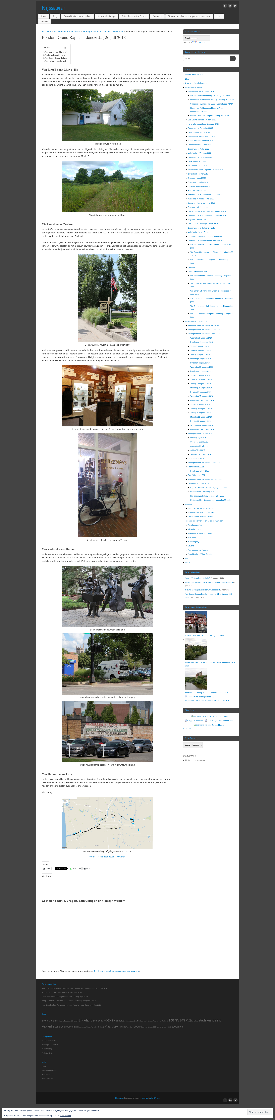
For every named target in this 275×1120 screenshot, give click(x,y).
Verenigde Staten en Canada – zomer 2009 (205, 479)
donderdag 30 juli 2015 (199, 446)
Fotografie (157, 16)
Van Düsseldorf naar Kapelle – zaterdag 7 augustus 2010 (73, 1001)
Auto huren (192, 538)
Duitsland (60, 1021)
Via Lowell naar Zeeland (55, 55)
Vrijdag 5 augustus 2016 (199, 346)
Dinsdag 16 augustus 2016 (200, 392)
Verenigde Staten (85, 1027)
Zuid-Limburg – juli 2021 (197, 161)
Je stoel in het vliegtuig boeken (200, 533)
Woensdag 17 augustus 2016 (201, 396)
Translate (201, 42)
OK (232, 58)
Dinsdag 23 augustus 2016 (200, 421)
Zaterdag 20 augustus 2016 (201, 409)
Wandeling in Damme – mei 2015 (201, 199)
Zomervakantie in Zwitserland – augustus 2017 (206, 195)
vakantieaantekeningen (67, 1026)
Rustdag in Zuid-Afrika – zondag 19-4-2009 (207, 496)
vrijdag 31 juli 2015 (197, 450)
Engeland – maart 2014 (197, 220)
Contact (44, 21)
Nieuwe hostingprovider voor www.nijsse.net (202, 590)
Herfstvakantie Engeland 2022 (199, 145)
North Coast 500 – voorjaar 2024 (200, 141)
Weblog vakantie (48, 1045)
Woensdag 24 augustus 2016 (201, 425)
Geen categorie (48, 1041)
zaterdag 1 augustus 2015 (200, 454)
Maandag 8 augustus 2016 (200, 359)
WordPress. (155, 1098)
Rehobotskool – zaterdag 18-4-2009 (204, 492)
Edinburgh (74, 1021)
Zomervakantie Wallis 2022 (198, 149)
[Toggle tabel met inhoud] (64, 48)
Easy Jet (67, 1021)
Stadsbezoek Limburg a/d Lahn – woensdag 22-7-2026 (211, 104)
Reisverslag (180, 1020)
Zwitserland (177, 1026)
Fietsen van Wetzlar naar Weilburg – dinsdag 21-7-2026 (212, 100)
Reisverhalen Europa (106, 16)
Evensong (98, 1020)
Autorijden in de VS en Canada (200, 554)
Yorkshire (137, 1026)
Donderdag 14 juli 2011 (199, 471)
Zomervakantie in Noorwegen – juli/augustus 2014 (207, 216)
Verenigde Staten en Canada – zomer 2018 (103, 31)
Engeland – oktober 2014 (198, 207)
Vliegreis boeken (194, 529)
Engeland (85, 1020)
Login (44, 1066)
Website (129, 1027)
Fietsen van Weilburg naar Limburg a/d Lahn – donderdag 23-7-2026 (80, 988)
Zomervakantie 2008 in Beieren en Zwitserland (206, 240)
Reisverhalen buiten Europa (134, 16)
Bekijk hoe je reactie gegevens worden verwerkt (116, 971)
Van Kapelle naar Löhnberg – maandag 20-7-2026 (210, 96)
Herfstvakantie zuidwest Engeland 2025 (203, 124)
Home (44, 16)
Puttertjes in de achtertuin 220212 (201, 513)
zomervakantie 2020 (149, 1027)
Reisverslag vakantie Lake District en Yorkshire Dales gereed (209, 582)
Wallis (123, 1026)
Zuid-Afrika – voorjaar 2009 (198, 483)
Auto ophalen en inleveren (198, 550)
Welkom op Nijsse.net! (194, 75)
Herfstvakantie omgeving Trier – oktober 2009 (205, 236)
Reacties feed (47, 1075)
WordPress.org (47, 1079)
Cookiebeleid (65, 1115)
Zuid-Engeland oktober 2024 (199, 132)
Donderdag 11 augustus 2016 (202, 371)
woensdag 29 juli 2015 (199, 442)
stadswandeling (210, 1020)
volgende (121, 856)
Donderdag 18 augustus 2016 (202, 400)
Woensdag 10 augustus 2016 (201, 367)
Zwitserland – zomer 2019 (198, 174)
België (45, 1020)
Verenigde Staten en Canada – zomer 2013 (205, 463)
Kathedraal (119, 1020)
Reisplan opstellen (195, 525)
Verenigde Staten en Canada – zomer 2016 (205, 334)
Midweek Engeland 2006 (197, 272)
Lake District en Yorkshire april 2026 (202, 120)
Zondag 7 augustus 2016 (200, 355)
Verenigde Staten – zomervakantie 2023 (203, 325)
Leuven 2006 (193, 267)
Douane (191, 546)
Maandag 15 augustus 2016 (201, 388)
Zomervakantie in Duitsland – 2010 (201, 228)
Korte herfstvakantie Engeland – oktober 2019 (205, 170)
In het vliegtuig (193, 542)
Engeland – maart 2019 (197, 178)
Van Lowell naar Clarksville (56, 52)
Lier (135, 1021)
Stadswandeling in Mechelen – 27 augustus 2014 (207, 211)
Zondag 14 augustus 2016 (200, 384)
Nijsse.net (53, 7)
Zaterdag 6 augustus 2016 (200, 350)
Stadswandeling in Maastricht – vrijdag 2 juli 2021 (68, 997)
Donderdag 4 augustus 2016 (201, 342)
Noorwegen (157, 1021)
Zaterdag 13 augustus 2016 (201, 380)
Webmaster (46, 1049)
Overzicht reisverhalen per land (77, 16)
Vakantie (48, 1026)
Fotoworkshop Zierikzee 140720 (200, 517)
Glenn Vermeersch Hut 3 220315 (200, 508)
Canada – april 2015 (196, 459)
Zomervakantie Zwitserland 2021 (200, 157)
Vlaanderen (112, 1026)
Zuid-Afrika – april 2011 (197, 475)
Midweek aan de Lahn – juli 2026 (201, 91)
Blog (55, 16)
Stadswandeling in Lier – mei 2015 (201, 203)
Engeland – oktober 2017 (198, 191)
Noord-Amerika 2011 (196, 467)
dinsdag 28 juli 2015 (198, 438)
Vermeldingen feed (49, 1070)
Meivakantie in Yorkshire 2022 (199, 153)
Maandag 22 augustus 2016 (201, 417)
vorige (93, 856)
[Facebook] (225, 6)
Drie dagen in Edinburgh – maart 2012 (203, 224)
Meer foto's (187, 729)
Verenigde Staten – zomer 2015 (200, 434)
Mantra (145, 1098)
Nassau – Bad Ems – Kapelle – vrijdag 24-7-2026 (209, 116)
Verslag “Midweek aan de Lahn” (197, 578)
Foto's (108, 1020)
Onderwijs (165, 1021)
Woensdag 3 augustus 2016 (201, 338)
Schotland (194, 1021)
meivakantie (148, 1021)
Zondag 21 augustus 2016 (200, 413)
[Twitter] (235, 6)
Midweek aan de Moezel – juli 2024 (201, 137)
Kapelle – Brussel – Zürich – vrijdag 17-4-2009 (208, 488)
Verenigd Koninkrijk (97, 1027)
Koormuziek (129, 1021)
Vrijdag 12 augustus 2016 (200, 375)
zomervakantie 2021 (164, 1027)
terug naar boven (106, 856)
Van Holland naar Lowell (55, 61)
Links (219, 16)
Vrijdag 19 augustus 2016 (200, 404)
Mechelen (140, 1021)
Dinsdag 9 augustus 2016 (200, 363)
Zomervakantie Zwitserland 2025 (200, 128)
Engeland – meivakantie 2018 (199, 186)
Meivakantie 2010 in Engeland (200, 232)
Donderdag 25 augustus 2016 (202, 429)
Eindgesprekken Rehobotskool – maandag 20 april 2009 (212, 500)
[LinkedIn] (230, 6)
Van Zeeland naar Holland (56, 58)
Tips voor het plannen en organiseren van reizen (189, 16)
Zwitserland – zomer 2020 (198, 166)
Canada (53, 1020)
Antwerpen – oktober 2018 (198, 182)
